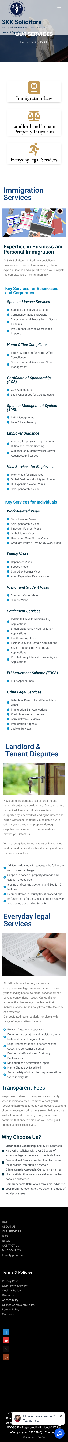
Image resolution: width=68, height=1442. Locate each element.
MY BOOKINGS (11, 1250)
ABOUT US (8, 1226)
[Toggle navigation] (58, 8)
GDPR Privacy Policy (15, 1286)
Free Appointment (14, 1255)
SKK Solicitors (21, 22)
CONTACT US (10, 1245)
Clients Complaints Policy (18, 1305)
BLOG (5, 1236)
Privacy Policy (11, 1281)
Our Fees (8, 1314)
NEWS (6, 1241)
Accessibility (10, 1300)
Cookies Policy (11, 1290)
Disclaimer (9, 1295)
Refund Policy (11, 1309)
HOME (6, 1222)
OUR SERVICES (11, 1231)
